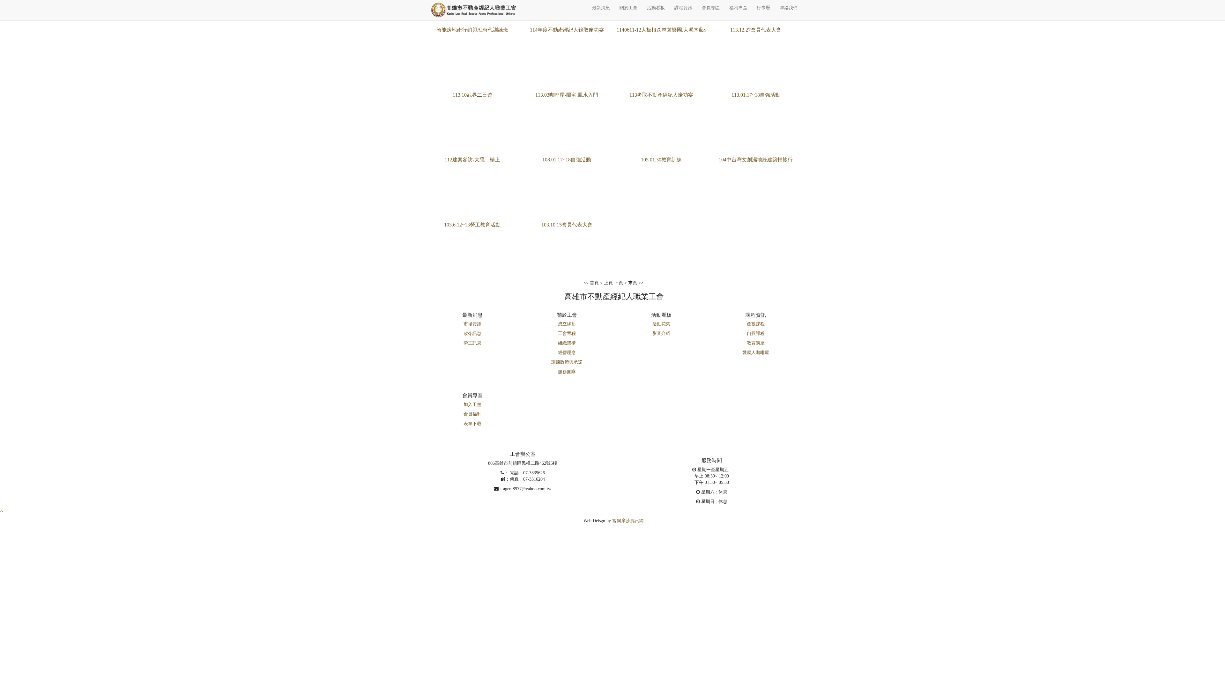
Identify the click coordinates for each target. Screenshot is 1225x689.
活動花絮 (661, 324)
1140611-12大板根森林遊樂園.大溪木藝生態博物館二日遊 (681, 30)
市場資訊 (472, 324)
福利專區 (738, 7)
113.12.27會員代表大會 (755, 30)
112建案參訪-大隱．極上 (472, 159)
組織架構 (567, 343)
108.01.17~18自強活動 (566, 159)
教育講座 (756, 343)
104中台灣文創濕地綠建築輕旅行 (756, 159)
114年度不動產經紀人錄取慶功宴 (567, 30)
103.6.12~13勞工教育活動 (472, 224)
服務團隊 (567, 371)
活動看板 (656, 7)
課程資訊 (683, 7)
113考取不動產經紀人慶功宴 (661, 95)
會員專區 (711, 7)
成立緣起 (567, 324)
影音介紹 (661, 333)
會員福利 (472, 414)
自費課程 (756, 333)
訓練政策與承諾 (567, 362)
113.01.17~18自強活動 (755, 95)
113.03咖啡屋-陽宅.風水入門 (566, 95)
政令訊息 (472, 333)
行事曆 (763, 7)
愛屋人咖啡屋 (755, 352)
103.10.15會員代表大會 (566, 224)
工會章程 (567, 333)
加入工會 (472, 404)
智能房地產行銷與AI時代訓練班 (472, 30)
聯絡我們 (789, 7)
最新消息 (601, 7)
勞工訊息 (472, 343)
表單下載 (472, 423)
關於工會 (628, 7)
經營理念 (567, 352)
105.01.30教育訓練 (661, 159)
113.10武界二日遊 (472, 95)
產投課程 (756, 324)
